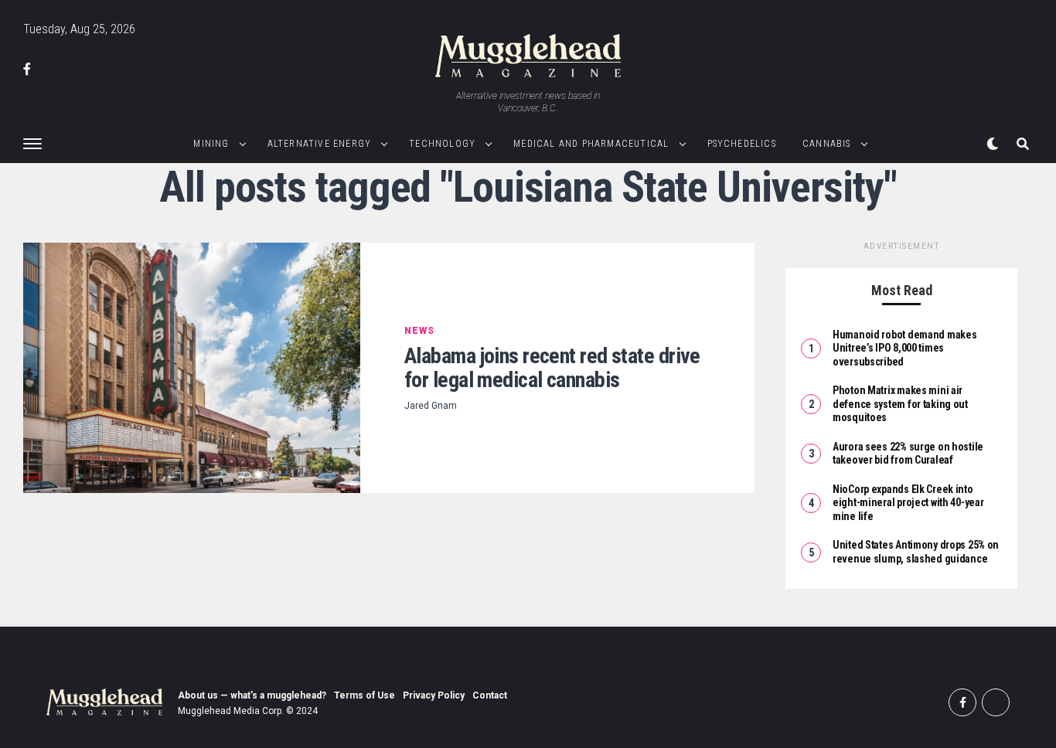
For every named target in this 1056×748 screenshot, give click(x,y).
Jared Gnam (430, 405)
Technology (442, 143)
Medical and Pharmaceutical (591, 143)
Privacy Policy (434, 695)
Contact (489, 695)
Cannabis (826, 143)
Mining (211, 143)
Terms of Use (364, 695)
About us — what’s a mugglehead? (252, 695)
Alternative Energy (319, 143)
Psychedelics (741, 143)
